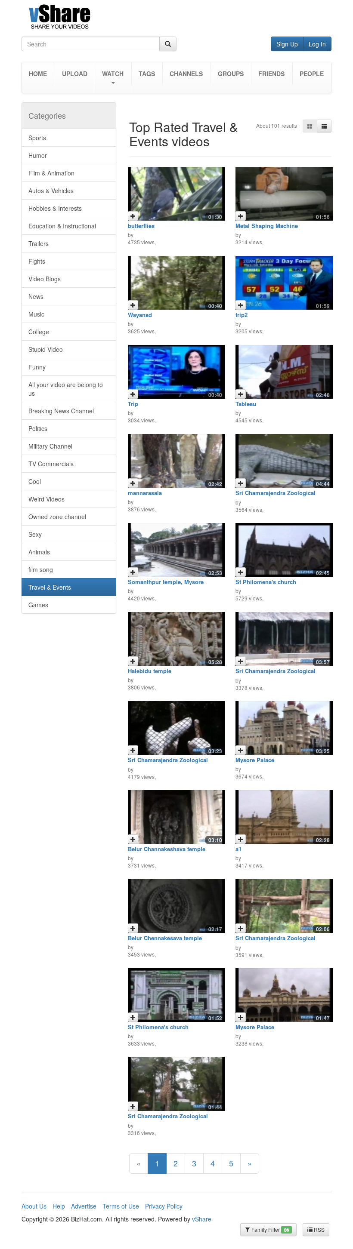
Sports (37, 137)
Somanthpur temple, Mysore (166, 582)
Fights (36, 261)
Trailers (38, 243)
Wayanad (140, 315)
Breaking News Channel (61, 410)
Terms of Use (120, 1206)
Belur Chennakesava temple (165, 938)
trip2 (241, 315)
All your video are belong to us (65, 388)
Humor (37, 155)
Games (38, 604)
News (35, 296)
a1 (238, 849)
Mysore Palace (254, 760)
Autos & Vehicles (51, 190)
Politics (37, 428)
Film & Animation (51, 173)
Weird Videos (46, 499)
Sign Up (287, 44)
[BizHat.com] (176, 18)
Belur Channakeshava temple (166, 849)
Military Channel (50, 446)
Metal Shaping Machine (266, 225)
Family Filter (269, 1229)
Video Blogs (44, 278)
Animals (39, 552)
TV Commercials (51, 463)
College (38, 331)
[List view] (324, 126)
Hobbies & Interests (55, 208)
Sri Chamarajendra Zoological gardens (275, 496)
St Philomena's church (265, 582)
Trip (133, 404)
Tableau (245, 404)
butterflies (141, 225)
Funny (37, 367)
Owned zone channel (57, 516)
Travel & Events (49, 587)
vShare (201, 1219)
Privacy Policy (164, 1206)
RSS (319, 1229)
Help (59, 1206)
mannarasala (145, 493)
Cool (34, 481)
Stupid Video (45, 349)
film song (40, 569)
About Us (34, 1206)
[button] (113, 77)
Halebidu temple (149, 671)
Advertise (83, 1206)
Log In (317, 44)
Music (36, 314)
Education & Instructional (62, 225)
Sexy (35, 534)
